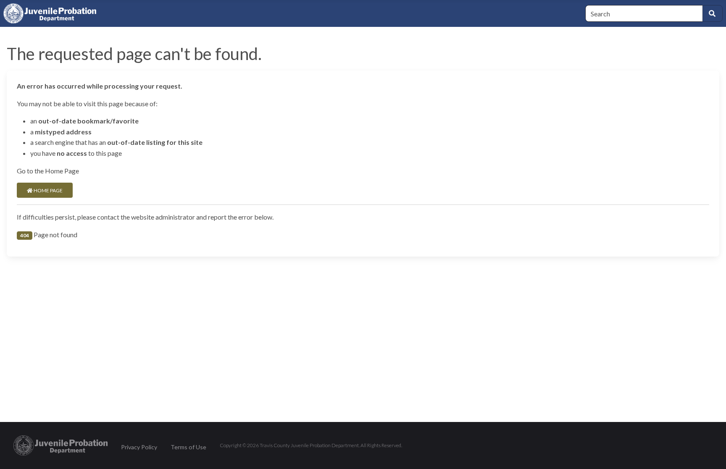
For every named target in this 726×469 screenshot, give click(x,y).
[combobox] (644, 13)
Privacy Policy (139, 447)
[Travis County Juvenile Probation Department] (60, 444)
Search (712, 13)
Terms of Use (188, 447)
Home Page (48, 190)
